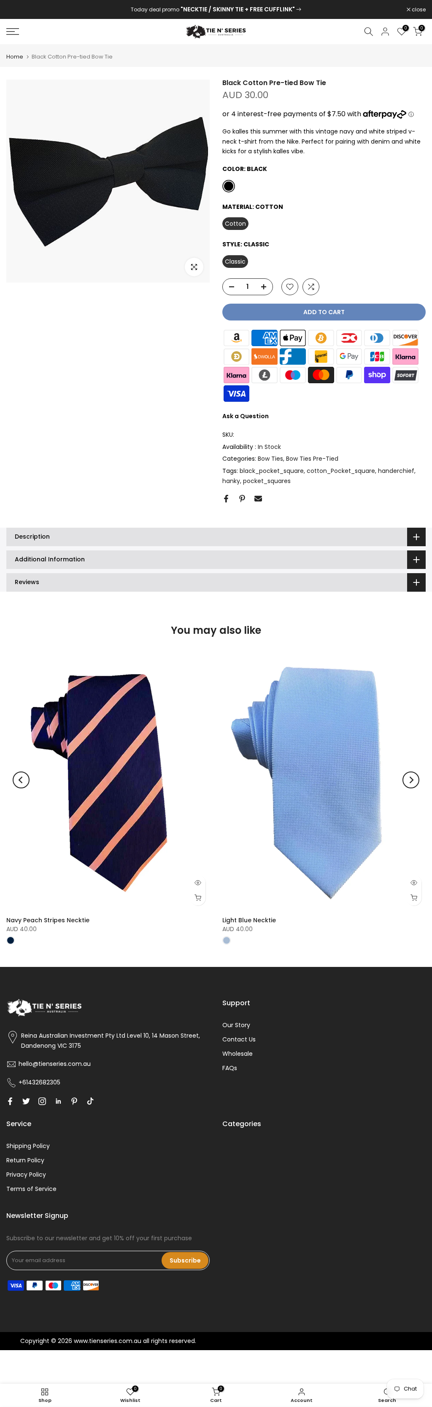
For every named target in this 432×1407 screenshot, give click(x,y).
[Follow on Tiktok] (90, 1101)
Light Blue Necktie (249, 920)
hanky (231, 481)
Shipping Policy (28, 1146)
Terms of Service (31, 1189)
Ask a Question (245, 416)
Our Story (236, 1025)
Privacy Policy (26, 1174)
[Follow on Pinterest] (74, 1101)
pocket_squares (267, 481)
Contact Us (239, 1039)
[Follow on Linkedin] (58, 1101)
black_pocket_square (272, 471)
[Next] (410, 780)
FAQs (229, 1068)
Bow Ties (270, 458)
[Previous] (21, 780)
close (17, 9)
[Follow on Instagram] (42, 1101)
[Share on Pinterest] (242, 498)
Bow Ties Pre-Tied (312, 458)
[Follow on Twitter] (26, 1101)
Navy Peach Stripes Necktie (47, 920)
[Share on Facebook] (226, 498)
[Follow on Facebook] (10, 1101)
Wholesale (237, 1053)
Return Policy (25, 1160)
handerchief (396, 471)
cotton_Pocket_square (341, 471)
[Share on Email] (258, 498)
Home (14, 56)
